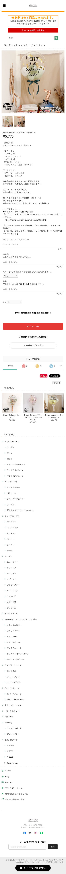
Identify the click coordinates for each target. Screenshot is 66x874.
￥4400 (10, 745)
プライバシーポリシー (14, 788)
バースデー (11, 522)
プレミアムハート (14, 648)
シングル (10, 447)
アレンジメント (11, 481)
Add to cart (33, 326)
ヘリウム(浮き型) (14, 682)
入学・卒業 (11, 602)
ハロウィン (11, 573)
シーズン (10, 545)
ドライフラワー (13, 487)
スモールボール (13, 642)
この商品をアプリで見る (32, 345)
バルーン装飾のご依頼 (14, 799)
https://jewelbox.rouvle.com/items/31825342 (25, 220)
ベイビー (10, 539)
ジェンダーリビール (15, 499)
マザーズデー (12, 579)
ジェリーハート (13, 631)
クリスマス (11, 567)
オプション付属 (11, 613)
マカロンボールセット (16, 464)
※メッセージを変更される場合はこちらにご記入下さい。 (27, 272)
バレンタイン (12, 590)
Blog (7, 776)
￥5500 (10, 751)
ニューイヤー (12, 562)
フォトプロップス (12, 516)
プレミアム (11, 504)
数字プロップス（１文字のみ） (17, 239)
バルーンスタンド (12, 711)
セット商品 (11, 671)
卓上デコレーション (13, 705)
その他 (9, 550)
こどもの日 (11, 596)
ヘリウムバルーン (12, 441)
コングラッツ (12, 527)
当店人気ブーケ (11, 740)
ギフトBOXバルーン (15, 476)
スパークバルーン (12, 688)
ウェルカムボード (14, 728)
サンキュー (11, 533)
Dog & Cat (9, 717)
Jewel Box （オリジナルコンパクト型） (21, 619)
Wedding (8, 722)
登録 (52, 846)
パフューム (11, 493)
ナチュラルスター (14, 625)
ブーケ (9, 453)
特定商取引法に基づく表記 (16, 794)
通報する (57, 383)
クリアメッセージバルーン (18, 654)
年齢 (6, 281)
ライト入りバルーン (15, 470)
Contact (9, 782)
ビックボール (12, 636)
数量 (4, 302)
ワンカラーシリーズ (13, 665)
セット (9, 459)
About (8, 771)
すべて (11, 366)
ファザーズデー (13, 585)
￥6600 (10, 757)
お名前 (7, 254)
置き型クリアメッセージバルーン (21, 510)
